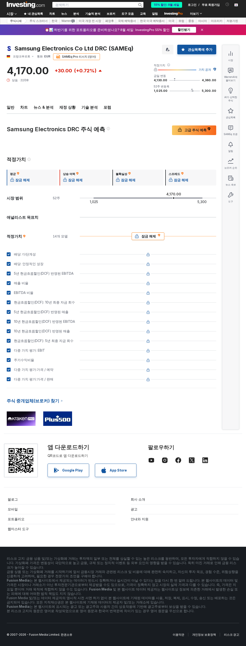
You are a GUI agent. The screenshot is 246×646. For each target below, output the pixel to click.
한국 (54, 21)
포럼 (107, 107)
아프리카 (216, 21)
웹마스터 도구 (18, 529)
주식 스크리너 (39, 21)
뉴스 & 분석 (44, 107)
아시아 (202, 21)
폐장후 (109, 21)
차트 (24, 107)
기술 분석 (89, 107)
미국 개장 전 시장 (90, 21)
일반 (10, 107)
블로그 (13, 499)
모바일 (13, 509)
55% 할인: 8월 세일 (166, 4)
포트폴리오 (16, 519)
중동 (191, 21)
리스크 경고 (231, 634)
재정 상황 (67, 107)
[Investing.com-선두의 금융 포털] (26, 4)
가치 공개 (205, 69)
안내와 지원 (139, 519)
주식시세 (16, 21)
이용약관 (178, 634)
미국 (171, 21)
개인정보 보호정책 (204, 634)
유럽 (181, 21)
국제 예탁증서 (127, 21)
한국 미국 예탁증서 (152, 21)
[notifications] (227, 4)
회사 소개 (138, 499)
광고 (134, 509)
